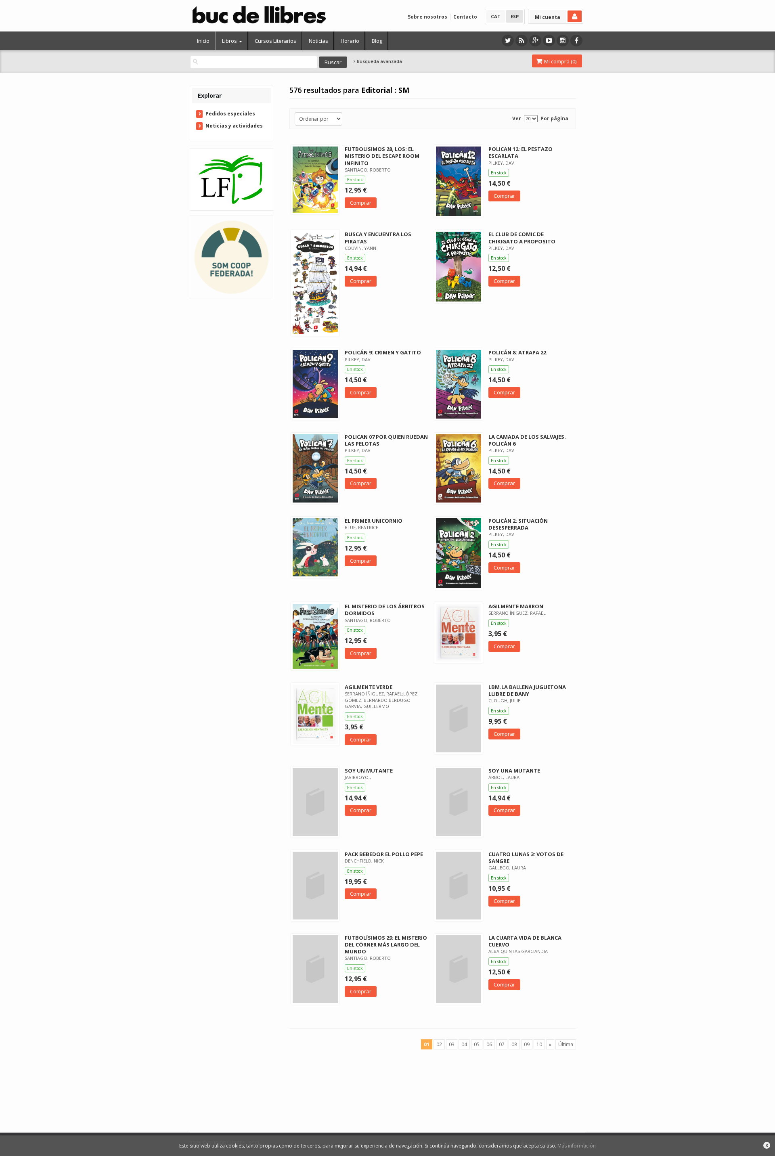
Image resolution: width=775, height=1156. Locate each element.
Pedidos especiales (230, 113)
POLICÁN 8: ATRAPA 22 (517, 352)
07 (502, 1044)
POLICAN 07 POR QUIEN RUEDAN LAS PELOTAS (386, 440)
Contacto (465, 16)
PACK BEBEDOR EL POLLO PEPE (384, 854)
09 (527, 1044)
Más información (576, 1145)
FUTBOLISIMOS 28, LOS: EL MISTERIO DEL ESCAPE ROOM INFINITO (382, 155)
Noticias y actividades (234, 125)
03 (452, 1044)
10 (539, 1044)
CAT (496, 16)
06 (489, 1044)
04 (464, 1044)
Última (565, 1044)
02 (439, 1044)
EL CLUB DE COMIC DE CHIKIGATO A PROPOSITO (521, 237)
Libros (230, 40)
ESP (515, 16)
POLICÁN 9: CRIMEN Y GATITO (383, 352)
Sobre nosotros (427, 16)
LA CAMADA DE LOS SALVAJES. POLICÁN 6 (527, 440)
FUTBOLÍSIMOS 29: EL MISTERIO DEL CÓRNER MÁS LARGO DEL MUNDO (386, 944)
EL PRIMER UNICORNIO (373, 520)
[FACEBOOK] (576, 40)
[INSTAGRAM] (563, 40)
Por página (554, 118)
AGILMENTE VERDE (368, 687)
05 (477, 1044)
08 (514, 1044)
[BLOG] (521, 40)
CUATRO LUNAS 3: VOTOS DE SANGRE (525, 857)
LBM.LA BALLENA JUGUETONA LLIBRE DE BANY (527, 690)
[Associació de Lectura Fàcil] (231, 179)
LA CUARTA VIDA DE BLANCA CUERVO (524, 941)
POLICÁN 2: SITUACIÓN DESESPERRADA (518, 524)
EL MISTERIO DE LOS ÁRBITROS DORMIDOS (385, 610)
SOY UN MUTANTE (369, 770)
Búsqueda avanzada (379, 61)
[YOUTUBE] (549, 40)
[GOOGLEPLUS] (535, 40)
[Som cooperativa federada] (231, 257)
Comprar (360, 202)
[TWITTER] (508, 40)
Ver (516, 118)
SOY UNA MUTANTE (514, 770)
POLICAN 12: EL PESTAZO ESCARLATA (520, 152)
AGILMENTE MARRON (515, 606)
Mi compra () (559, 61)
